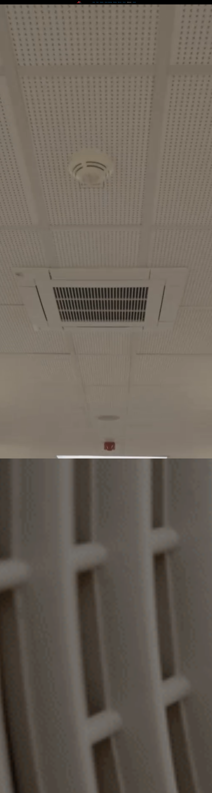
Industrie (101, 2)
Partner (124, 2)
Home (94, 2)
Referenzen (129, 2)
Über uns (119, 2)
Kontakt (134, 2)
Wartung (114, 2)
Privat (97, 2)
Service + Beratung (108, 2)
